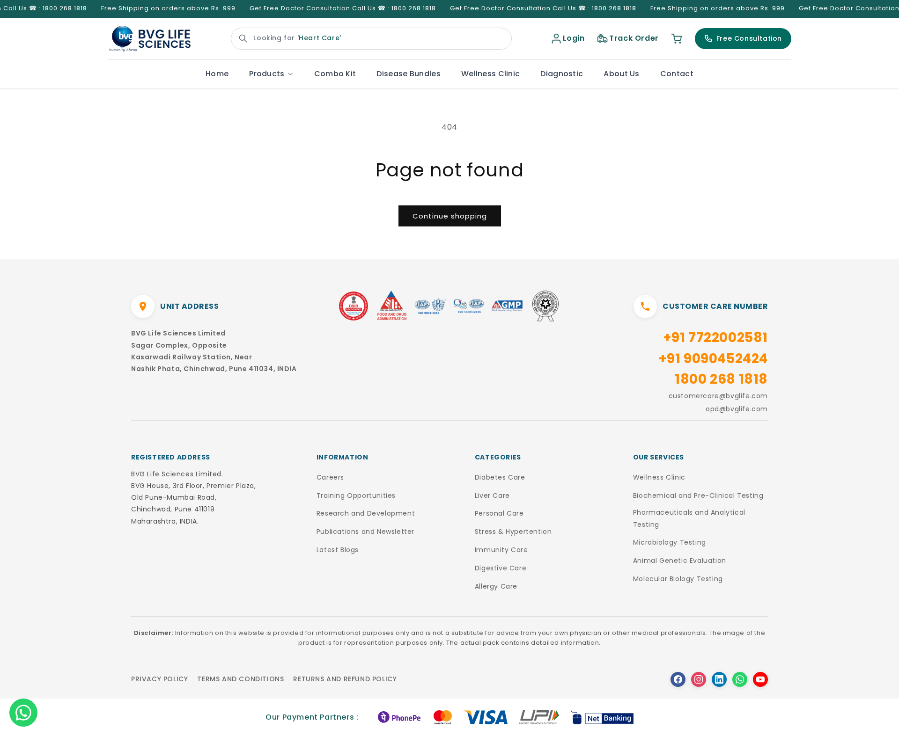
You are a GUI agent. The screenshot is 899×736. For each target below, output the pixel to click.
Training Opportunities (356, 495)
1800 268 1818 (721, 379)
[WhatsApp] (739, 679)
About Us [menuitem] (621, 73)
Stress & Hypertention (513, 531)
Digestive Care (500, 568)
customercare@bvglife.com (718, 396)
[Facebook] (678, 679)
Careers (330, 477)
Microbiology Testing (669, 542)
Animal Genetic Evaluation (679, 560)
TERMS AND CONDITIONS (240, 679)
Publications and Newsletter (365, 531)
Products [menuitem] (266, 73)
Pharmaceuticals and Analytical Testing (689, 518)
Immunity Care (501, 549)
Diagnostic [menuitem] (561, 73)
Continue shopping (450, 216)
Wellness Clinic (659, 477)
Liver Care (492, 495)
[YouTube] (760, 679)
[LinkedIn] (719, 679)
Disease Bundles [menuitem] (408, 73)
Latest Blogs (338, 549)
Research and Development (366, 513)
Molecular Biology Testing (678, 578)
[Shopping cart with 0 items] (676, 38)
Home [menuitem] (217, 73)
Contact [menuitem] (676, 73)
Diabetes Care (500, 477)
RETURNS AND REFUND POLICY (345, 679)
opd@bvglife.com (737, 409)
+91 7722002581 (715, 337)
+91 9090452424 (713, 359)
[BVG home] (150, 39)
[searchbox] (371, 39)
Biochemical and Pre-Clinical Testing (698, 495)
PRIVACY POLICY (159, 679)
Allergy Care (496, 586)
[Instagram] (698, 679)
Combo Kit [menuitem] (335, 73)
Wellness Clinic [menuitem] (490, 73)
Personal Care (499, 513)
